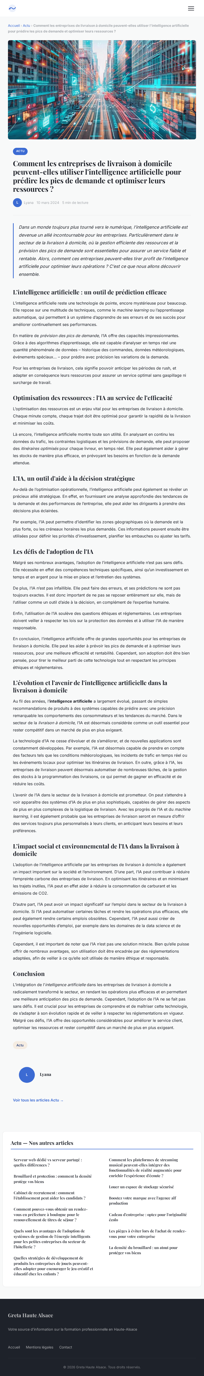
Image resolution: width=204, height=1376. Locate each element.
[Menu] (191, 8)
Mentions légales (39, 1347)
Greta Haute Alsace (30, 1315)
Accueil (14, 26)
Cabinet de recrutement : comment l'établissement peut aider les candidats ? (49, 1195)
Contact (65, 1347)
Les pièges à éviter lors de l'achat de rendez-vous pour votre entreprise (147, 1233)
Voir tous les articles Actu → (38, 1100)
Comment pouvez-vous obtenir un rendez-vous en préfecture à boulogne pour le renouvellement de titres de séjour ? (51, 1214)
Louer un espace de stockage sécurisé (141, 1186)
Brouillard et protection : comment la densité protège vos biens (53, 1179)
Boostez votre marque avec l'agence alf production (142, 1200)
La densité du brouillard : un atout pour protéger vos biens (143, 1250)
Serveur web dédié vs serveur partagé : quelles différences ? (48, 1162)
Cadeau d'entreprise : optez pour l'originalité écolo (148, 1217)
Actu (26, 26)
